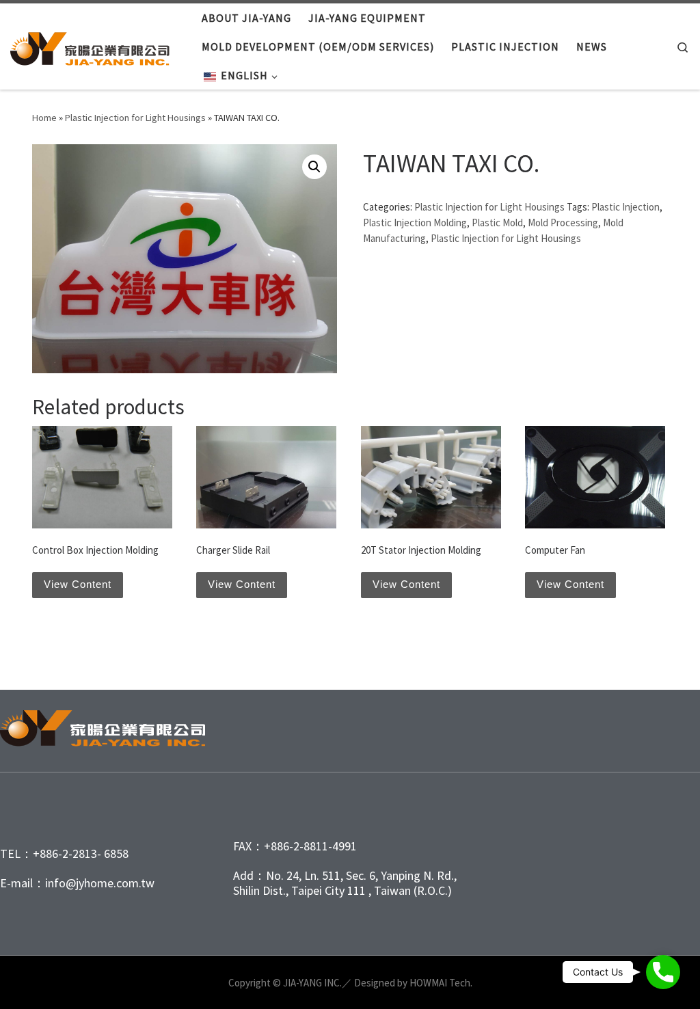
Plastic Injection (625, 206)
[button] (314, 166)
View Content (77, 584)
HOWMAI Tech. (440, 982)
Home (44, 117)
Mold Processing (563, 222)
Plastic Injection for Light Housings (135, 117)
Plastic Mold (497, 222)
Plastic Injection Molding (415, 222)
